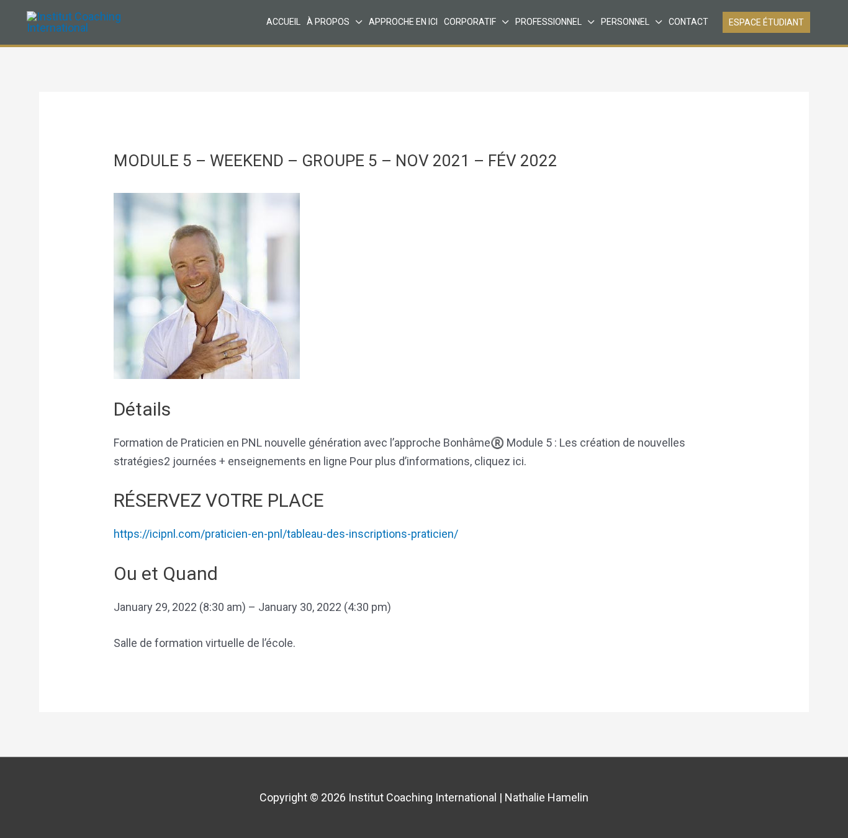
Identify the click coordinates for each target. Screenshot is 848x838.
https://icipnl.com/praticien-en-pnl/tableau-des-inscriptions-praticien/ (286, 533)
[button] (766, 22)
